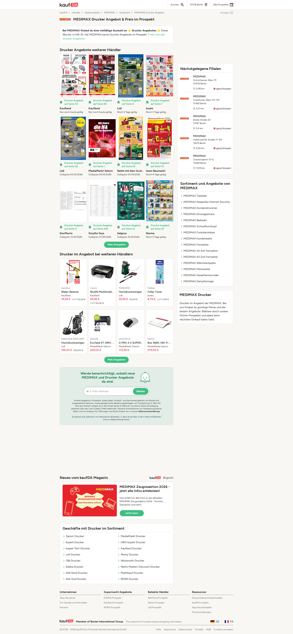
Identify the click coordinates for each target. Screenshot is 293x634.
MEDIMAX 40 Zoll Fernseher (200, 256)
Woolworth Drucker (132, 560)
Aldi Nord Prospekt (158, 597)
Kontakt (199, 629)
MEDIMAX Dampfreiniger (198, 281)
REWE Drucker (129, 579)
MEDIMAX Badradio (195, 220)
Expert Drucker (75, 542)
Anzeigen (224, 13)
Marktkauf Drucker (132, 572)
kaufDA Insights (200, 602)
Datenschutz (185, 629)
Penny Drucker (129, 554)
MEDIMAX (109, 13)
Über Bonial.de (67, 597)
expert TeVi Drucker (78, 548)
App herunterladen (202, 607)
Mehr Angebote (116, 359)
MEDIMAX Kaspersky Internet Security (206, 201)
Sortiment (124, 13)
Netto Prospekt (156, 602)
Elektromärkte (92, 13)
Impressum (170, 629)
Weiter (140, 391)
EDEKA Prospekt (112, 597)
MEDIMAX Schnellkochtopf (200, 226)
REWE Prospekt (112, 607)
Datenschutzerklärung (149, 411)
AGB (208, 629)
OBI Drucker (73, 560)
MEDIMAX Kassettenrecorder (201, 275)
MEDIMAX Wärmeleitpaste (199, 263)
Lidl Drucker (73, 554)
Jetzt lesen (131, 513)
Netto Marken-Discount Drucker (140, 566)
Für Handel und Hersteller (73, 602)
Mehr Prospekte (117, 244)
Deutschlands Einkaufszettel (207, 597)
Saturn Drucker (75, 536)
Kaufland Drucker (131, 548)
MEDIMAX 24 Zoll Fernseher (200, 250)
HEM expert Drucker (133, 542)
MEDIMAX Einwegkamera (198, 214)
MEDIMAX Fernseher (196, 244)
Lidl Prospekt (154, 607)
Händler (76, 13)
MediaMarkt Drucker (133, 536)
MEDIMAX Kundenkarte (197, 238)
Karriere (64, 607)
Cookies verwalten (223, 629)
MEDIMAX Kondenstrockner (200, 208)
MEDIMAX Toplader (195, 195)
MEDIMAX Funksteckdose (199, 232)
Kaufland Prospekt (113, 602)
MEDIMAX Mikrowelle (196, 269)
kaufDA (63, 13)
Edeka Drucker (74, 566)
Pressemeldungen (201, 612)
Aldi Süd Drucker (76, 579)
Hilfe (158, 629)
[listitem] (73, 84)
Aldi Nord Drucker (76, 572)
